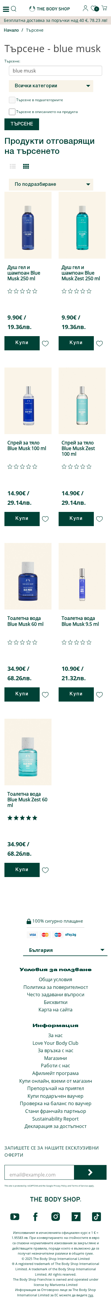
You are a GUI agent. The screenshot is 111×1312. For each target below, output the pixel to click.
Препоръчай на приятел (55, 1088)
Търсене (35, 30)
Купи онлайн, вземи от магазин (55, 1081)
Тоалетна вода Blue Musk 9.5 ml (80, 621)
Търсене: (12, 61)
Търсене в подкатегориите (39, 99)
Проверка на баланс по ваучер (55, 1103)
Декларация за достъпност (55, 1126)
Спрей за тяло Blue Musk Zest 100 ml (78, 448)
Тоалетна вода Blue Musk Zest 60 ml (27, 799)
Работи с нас (55, 1065)
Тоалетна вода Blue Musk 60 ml (25, 621)
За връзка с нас (55, 1050)
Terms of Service (80, 1185)
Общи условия (55, 979)
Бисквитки (55, 1002)
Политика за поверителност (55, 987)
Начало (11, 31)
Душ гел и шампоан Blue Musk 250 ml (23, 273)
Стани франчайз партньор (55, 1111)
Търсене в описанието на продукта (47, 111)
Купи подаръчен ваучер (55, 1096)
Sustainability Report (55, 1119)
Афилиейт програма (55, 1073)
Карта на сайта (55, 1009)
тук (90, 1295)
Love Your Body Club (55, 1043)
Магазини (55, 1058)
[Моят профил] (86, 9)
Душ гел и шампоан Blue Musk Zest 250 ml (81, 273)
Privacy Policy (60, 1185)
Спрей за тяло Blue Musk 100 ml (26, 445)
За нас (55, 1035)
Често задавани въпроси (55, 994)
